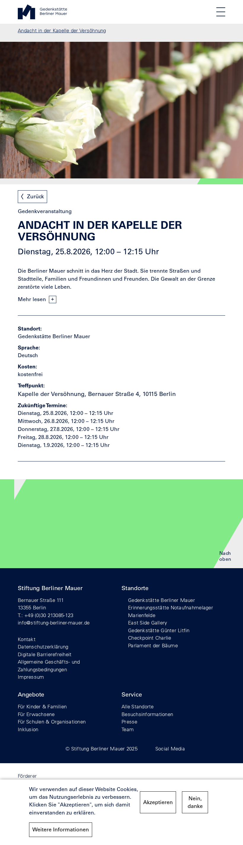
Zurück (35, 196)
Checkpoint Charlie (149, 638)
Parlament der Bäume (153, 645)
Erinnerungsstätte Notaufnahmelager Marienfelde (170, 611)
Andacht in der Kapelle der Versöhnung (62, 30)
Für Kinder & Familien (42, 706)
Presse (130, 721)
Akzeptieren (158, 802)
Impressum (31, 677)
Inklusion (28, 729)
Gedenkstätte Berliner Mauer (161, 600)
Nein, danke (195, 802)
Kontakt (27, 639)
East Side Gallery (147, 622)
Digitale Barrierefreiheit (45, 654)
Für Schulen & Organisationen (52, 721)
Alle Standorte (138, 706)
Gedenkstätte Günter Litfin (159, 630)
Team (128, 729)
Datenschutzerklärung (43, 646)
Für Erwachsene (36, 714)
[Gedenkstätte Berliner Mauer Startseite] (42, 17)
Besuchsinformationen (147, 714)
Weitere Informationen (60, 829)
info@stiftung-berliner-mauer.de (53, 622)
